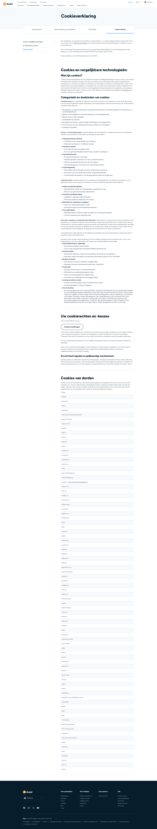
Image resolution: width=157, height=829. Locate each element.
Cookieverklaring (120, 29)
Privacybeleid (26, 821)
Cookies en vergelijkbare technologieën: (33, 42)
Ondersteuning (64, 796)
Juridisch (45, 821)
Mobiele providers (103, 796)
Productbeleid (36, 821)
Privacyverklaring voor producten (64, 29)
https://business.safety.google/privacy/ (78, 482)
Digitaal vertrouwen (122, 803)
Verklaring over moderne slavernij (72, 821)
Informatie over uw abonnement (108, 821)
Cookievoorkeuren (124, 821)
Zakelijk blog (83, 803)
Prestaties (63, 803)
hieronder (125, 90)
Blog (62, 805)
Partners (82, 805)
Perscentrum (121, 801)
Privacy (63, 801)
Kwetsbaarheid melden (55, 821)
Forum (62, 808)
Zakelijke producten (85, 798)
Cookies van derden (28, 49)
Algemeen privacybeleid (80, 43)
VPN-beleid (92, 29)
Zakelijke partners (84, 801)
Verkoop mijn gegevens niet (90, 821)
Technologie (121, 805)
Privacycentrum (37, 29)
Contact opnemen (122, 796)
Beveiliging (63, 798)
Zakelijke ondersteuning (86, 796)
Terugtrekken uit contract (31, 824)
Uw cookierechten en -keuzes (30, 45)
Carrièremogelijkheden (123, 798)
